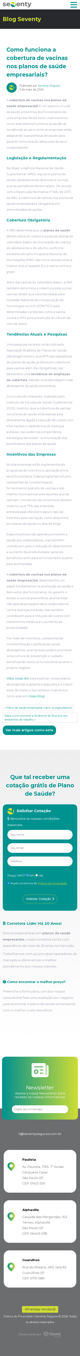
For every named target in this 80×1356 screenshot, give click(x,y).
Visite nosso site (18, 678)
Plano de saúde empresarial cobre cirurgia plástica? (40, 707)
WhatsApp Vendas (39, 1309)
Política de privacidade (52, 883)
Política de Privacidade (18, 1316)
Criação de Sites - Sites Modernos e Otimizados (57, 1335)
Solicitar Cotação (39, 899)
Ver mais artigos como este (29, 730)
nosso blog (36, 696)
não (40, 875)
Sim (32, 875)
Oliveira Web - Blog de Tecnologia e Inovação (51, 1335)
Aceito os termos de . (38, 883)
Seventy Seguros (49, 85)
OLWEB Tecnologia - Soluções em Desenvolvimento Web (46, 1335)
